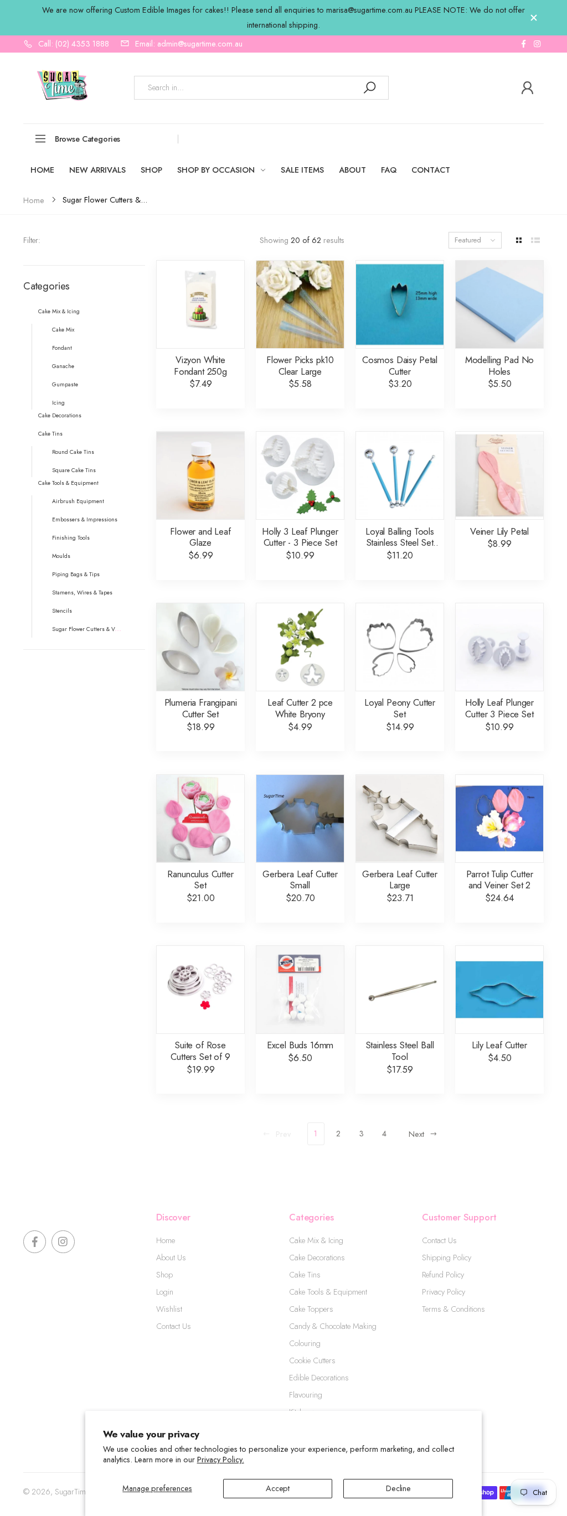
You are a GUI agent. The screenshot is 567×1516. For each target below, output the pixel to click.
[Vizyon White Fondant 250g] (200, 304)
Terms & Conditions (453, 1309)
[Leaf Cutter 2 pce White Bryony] (300, 647)
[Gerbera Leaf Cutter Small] (300, 818)
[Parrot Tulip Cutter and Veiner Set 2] (499, 818)
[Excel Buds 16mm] (300, 989)
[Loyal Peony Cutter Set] (400, 647)
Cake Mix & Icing (316, 1240)
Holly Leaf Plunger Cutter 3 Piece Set (499, 708)
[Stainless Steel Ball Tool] (400, 989)
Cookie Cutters (312, 1360)
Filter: (31, 240)
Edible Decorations (319, 1377)
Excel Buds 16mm (300, 1045)
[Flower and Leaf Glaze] (200, 475)
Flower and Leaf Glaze (200, 537)
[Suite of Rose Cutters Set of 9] (200, 989)
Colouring (305, 1343)
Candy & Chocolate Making (333, 1326)
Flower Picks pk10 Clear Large (300, 365)
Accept (278, 1488)
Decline (398, 1488)
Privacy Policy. (220, 1459)
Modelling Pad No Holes (499, 365)
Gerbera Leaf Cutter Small (300, 879)
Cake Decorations (317, 1257)
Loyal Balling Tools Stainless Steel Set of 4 (399, 543)
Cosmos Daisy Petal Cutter (399, 365)
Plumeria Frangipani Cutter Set (200, 708)
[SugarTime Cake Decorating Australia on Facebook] (523, 44)
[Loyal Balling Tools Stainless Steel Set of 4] (400, 475)
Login (164, 1291)
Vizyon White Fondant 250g (200, 365)
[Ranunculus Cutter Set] (200, 818)
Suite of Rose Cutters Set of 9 (200, 1050)
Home (165, 1240)
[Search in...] (369, 88)
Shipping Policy (446, 1257)
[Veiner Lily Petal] (499, 475)
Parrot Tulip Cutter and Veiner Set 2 (499, 879)
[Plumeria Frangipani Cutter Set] (200, 647)
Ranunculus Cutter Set (200, 879)
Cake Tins (305, 1274)
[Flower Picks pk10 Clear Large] (300, 304)
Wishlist (169, 1309)
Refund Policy (443, 1274)
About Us (171, 1257)
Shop (164, 1274)
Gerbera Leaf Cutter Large (399, 879)
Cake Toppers (311, 1309)
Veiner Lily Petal (499, 531)
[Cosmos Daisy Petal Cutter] (400, 304)
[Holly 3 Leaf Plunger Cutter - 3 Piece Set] (300, 475)
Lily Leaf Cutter (499, 1045)
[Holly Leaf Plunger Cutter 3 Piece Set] (499, 647)
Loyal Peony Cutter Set (399, 708)
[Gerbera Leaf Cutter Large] (400, 818)
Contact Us (173, 1326)
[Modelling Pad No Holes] (499, 304)
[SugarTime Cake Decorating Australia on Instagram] (537, 44)
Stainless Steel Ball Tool (400, 1050)
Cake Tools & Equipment (328, 1291)
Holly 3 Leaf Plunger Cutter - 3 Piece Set (300, 537)
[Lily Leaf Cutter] (499, 989)
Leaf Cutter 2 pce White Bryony (300, 708)
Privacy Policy (443, 1291)
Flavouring (305, 1394)
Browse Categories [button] (88, 138)
